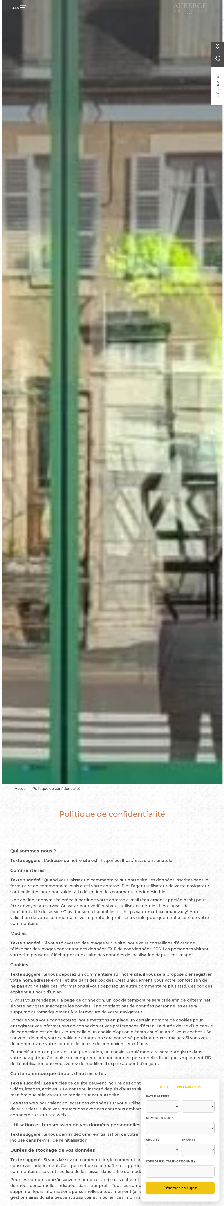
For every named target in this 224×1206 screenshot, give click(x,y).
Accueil (21, 789)
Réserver (218, 86)
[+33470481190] (217, 61)
